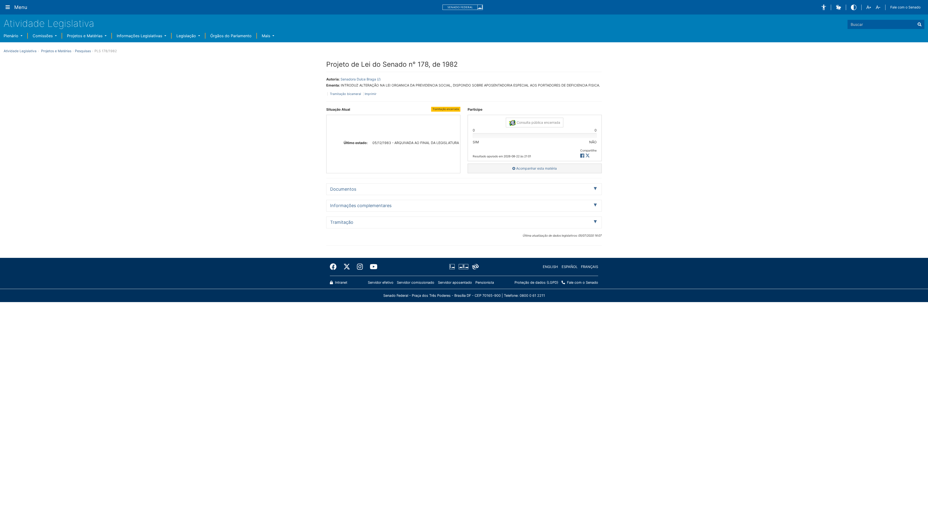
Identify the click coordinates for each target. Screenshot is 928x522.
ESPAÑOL (570, 267)
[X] (587, 156)
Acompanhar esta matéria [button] (536, 168)
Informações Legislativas (140, 35)
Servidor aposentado (455, 282)
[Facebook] (335, 267)
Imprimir (371, 94)
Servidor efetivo (380, 282)
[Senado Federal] (462, 7)
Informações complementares (361, 205)
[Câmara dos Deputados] (453, 267)
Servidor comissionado (415, 282)
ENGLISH (550, 267)
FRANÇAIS (589, 267)
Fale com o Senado (905, 7)
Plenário (12, 35)
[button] (823, 7)
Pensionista (484, 282)
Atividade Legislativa (49, 23)
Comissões (43, 35)
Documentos (343, 189)
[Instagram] (360, 267)
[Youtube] (371, 267)
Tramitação (341, 222)
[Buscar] (919, 24)
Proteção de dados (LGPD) (536, 282)
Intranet (340, 282)
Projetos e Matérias (85, 35)
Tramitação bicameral (345, 94)
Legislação (186, 35)
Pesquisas (83, 51)
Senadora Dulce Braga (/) (361, 79)
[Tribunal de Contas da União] (474, 267)
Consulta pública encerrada (538, 122)
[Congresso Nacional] (463, 267)
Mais (266, 35)
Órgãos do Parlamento (231, 35)
